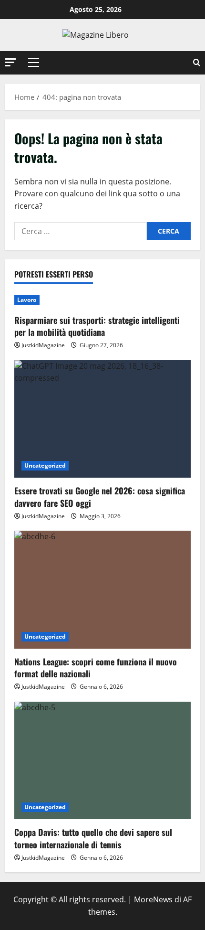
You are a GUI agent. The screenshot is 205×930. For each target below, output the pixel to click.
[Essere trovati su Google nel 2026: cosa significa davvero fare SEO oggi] (102, 419)
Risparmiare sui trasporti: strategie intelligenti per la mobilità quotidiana (97, 326)
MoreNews (153, 899)
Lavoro (27, 300)
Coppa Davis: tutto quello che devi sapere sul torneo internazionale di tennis (93, 838)
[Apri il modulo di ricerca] (196, 63)
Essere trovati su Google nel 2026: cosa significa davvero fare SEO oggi (99, 496)
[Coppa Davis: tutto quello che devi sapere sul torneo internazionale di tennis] (102, 761)
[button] (10, 62)
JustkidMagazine (43, 345)
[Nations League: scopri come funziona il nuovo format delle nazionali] (102, 590)
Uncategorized (45, 465)
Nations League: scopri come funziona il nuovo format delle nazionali (95, 667)
